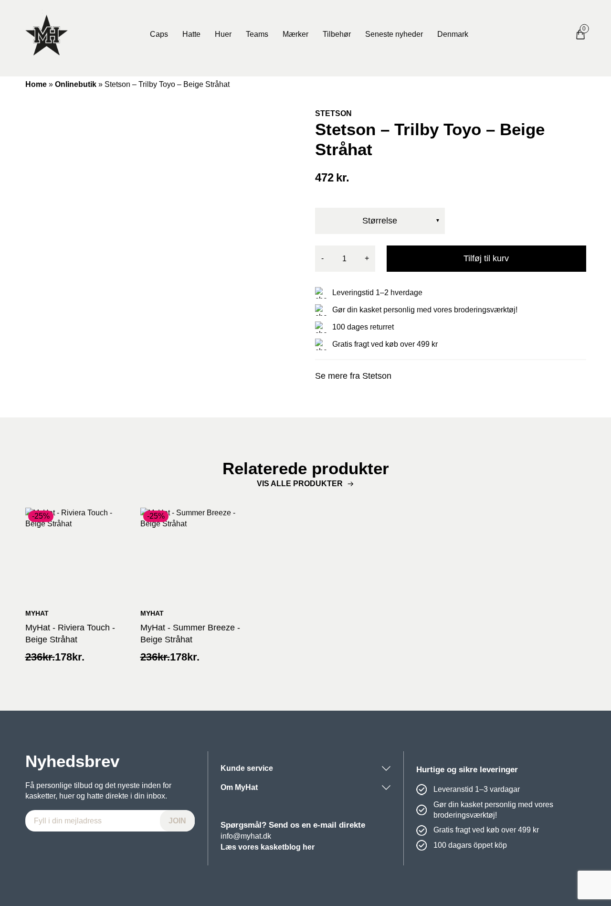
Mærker (295, 34)
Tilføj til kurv (486, 258)
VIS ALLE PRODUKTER (300, 484)
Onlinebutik (75, 84)
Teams (257, 34)
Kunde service (247, 768)
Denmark (452, 34)
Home (36, 84)
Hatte (191, 34)
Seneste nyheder (394, 34)
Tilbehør (337, 34)
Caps (159, 34)
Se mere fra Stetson (353, 376)
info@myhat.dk (246, 836)
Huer (223, 34)
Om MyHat (239, 787)
